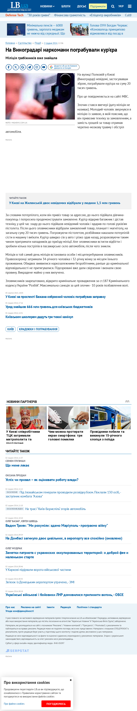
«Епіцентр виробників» (105, 15)
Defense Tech (14, 15)
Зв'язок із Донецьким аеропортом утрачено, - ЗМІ (40, 582)
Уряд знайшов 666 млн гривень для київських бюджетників (49, 306)
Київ (10, 329)
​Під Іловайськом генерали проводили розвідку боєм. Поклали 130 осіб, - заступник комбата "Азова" (63, 494)
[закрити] (71, 680)
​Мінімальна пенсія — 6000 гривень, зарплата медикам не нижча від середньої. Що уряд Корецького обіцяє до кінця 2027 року (46, 33)
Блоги (65, 6)
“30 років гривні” (38, 15)
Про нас (10, 607)
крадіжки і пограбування (38, 329)
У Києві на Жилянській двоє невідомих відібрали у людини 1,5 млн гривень (64, 203)
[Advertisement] (68, 165)
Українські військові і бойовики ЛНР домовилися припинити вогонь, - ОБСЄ (65, 594)
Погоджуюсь (56, 703)
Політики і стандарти (89, 607)
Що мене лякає (17, 465)
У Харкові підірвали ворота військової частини (38, 569)
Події (38, 43)
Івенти (50, 607)
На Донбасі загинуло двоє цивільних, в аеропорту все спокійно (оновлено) (64, 538)
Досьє (81, 6)
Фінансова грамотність (70, 15)
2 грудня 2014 (50, 43)
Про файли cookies (14, 703)
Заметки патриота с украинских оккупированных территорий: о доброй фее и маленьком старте (67, 554)
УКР (121, 6)
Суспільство (25, 43)
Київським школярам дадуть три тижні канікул (39, 317)
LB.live (71, 19)
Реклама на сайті (31, 607)
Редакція (65, 607)
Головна (10, 43)
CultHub (130, 15)
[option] (37, 29)
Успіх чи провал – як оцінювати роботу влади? (42, 479)
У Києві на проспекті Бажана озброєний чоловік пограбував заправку (56, 296)
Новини (46, 6)
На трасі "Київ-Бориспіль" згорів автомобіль (46, 509)
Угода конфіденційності (20, 611)
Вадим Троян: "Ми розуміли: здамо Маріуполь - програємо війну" (57, 525)
